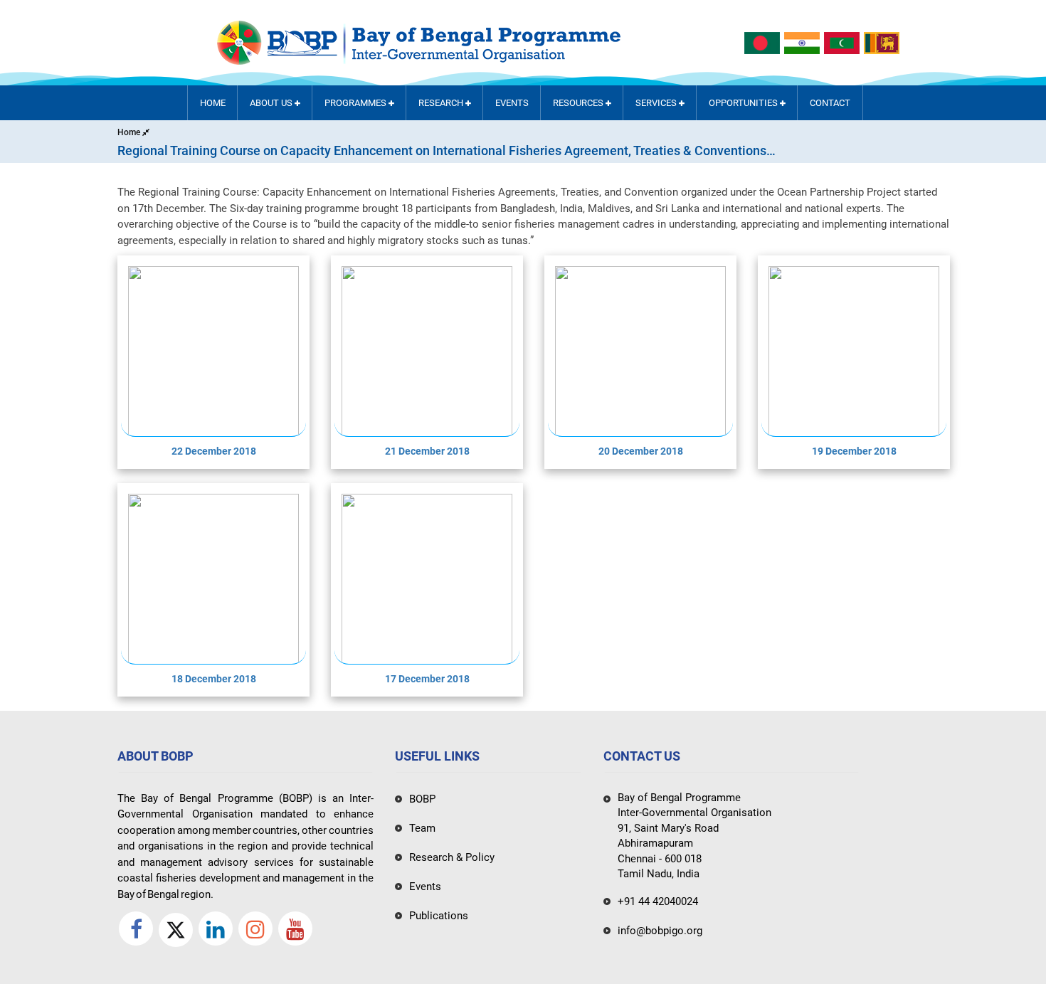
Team (422, 828)
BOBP (422, 799)
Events (512, 102)
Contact (830, 102)
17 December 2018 (427, 678)
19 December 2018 (854, 451)
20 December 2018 (640, 451)
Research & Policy (452, 857)
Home (213, 102)
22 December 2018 (213, 451)
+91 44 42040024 (658, 901)
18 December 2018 (213, 678)
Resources (579, 102)
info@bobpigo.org (660, 930)
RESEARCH (441, 102)
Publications (438, 915)
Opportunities (744, 102)
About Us (272, 102)
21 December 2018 (427, 451)
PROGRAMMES (356, 102)
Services (657, 102)
